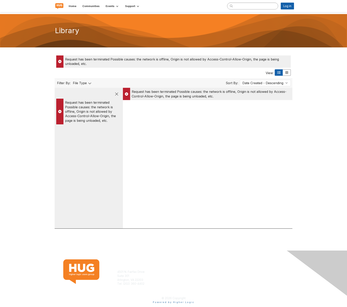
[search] (231, 6)
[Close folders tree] (117, 94)
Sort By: (232, 83)
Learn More (182, 275)
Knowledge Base (186, 271)
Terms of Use (242, 271)
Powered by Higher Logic (173, 302)
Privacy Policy (242, 275)
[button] (112, 6)
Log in (287, 6)
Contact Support (128, 287)
